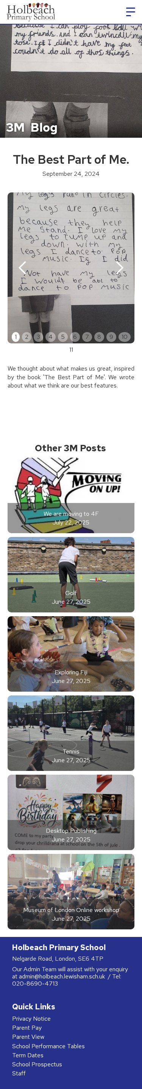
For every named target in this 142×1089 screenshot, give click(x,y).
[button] (130, 12)
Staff (19, 1073)
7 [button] (87, 337)
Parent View (28, 1037)
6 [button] (75, 337)
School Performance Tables (48, 1046)
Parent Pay (27, 1028)
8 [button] (99, 337)
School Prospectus (37, 1064)
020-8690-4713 (35, 983)
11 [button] (71, 350)
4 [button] (50, 337)
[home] (29, 12)
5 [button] (63, 337)
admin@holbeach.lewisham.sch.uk (62, 976)
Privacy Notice (31, 1019)
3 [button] (38, 337)
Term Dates (28, 1055)
